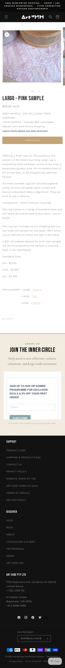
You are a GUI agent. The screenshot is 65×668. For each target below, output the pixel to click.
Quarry (37, 289)
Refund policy (16, 500)
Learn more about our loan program (25, 130)
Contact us (14, 464)
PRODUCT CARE (16, 450)
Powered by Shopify (34, 656)
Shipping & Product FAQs (23, 457)
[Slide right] (39, 91)
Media (10, 555)
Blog (9, 527)
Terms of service (33, 661)
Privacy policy (15, 661)
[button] (6, 17)
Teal (34, 296)
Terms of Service (18, 492)
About (10, 534)
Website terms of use (21, 478)
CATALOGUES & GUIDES (20, 541)
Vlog (9, 520)
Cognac (36, 302)
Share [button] (9, 318)
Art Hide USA (15, 563)
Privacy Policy (16, 471)
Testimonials (15, 548)
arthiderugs (18, 656)
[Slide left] (25, 91)
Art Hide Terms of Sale (22, 485)
